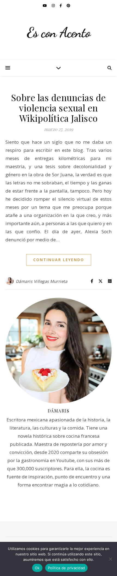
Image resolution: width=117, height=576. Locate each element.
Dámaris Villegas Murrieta (41, 281)
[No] (110, 559)
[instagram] (54, 5)
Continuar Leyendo (58, 259)
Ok (37, 568)
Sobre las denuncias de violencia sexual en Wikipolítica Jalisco (58, 107)
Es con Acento (58, 32)
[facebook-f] (61, 5)
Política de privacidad (66, 568)
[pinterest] (68, 5)
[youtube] (45, 5)
